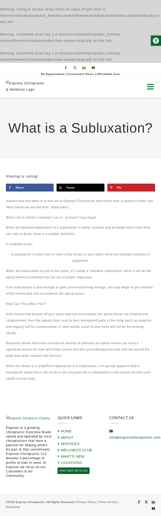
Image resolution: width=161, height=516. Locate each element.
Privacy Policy (86, 502)
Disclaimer (13, 507)
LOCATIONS (70, 463)
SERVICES (69, 444)
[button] (156, 41)
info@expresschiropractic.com (135, 437)
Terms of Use (108, 502)
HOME (65, 431)
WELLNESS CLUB (75, 450)
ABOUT (66, 437)
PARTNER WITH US (73, 470)
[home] (28, 418)
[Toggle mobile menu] (151, 87)
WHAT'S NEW (71, 456)
